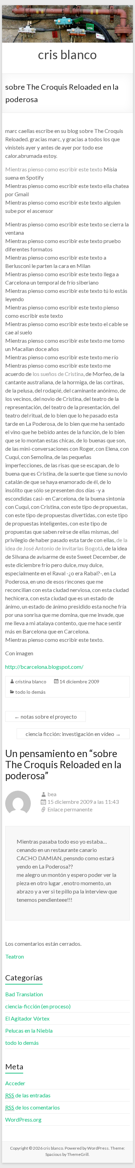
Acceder (15, 1083)
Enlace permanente (69, 809)
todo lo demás (30, 692)
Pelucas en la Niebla (29, 1030)
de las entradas (28, 1095)
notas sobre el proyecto (45, 716)
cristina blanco (30, 681)
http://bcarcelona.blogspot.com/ (44, 666)
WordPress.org (23, 1119)
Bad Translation (24, 994)
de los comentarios (32, 1107)
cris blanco (67, 54)
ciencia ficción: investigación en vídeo (73, 733)
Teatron (14, 956)
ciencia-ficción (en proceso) (38, 1006)
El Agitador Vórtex (27, 1018)
